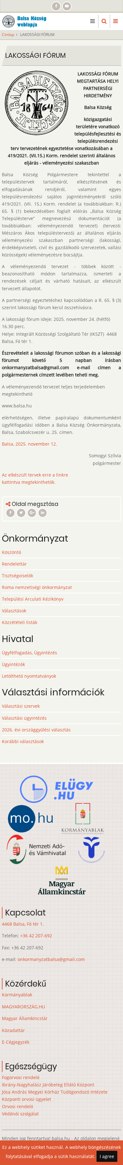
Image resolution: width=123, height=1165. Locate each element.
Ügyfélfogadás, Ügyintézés (29, 653)
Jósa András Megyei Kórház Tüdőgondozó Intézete (55, 1092)
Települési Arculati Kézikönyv (32, 599)
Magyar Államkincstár (25, 1018)
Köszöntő (11, 552)
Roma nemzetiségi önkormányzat (37, 587)
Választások (14, 611)
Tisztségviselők (17, 576)
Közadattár (13, 1030)
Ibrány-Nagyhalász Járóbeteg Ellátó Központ (48, 1085)
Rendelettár (14, 564)
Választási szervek (21, 706)
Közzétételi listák (19, 622)
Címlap (8, 34)
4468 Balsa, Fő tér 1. (23, 924)
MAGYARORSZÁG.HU (23, 1007)
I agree (107, 1156)
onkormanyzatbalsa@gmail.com (51, 959)
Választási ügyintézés (24, 718)
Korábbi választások (23, 741)
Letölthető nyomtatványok (29, 676)
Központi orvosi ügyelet (26, 1099)
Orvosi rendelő (17, 1106)
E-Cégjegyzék (15, 1042)
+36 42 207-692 (36, 936)
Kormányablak (17, 995)
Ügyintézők (13, 664)
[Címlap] (26, 21)
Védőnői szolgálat (20, 1114)
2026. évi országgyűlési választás (36, 730)
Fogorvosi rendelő (20, 1077)
